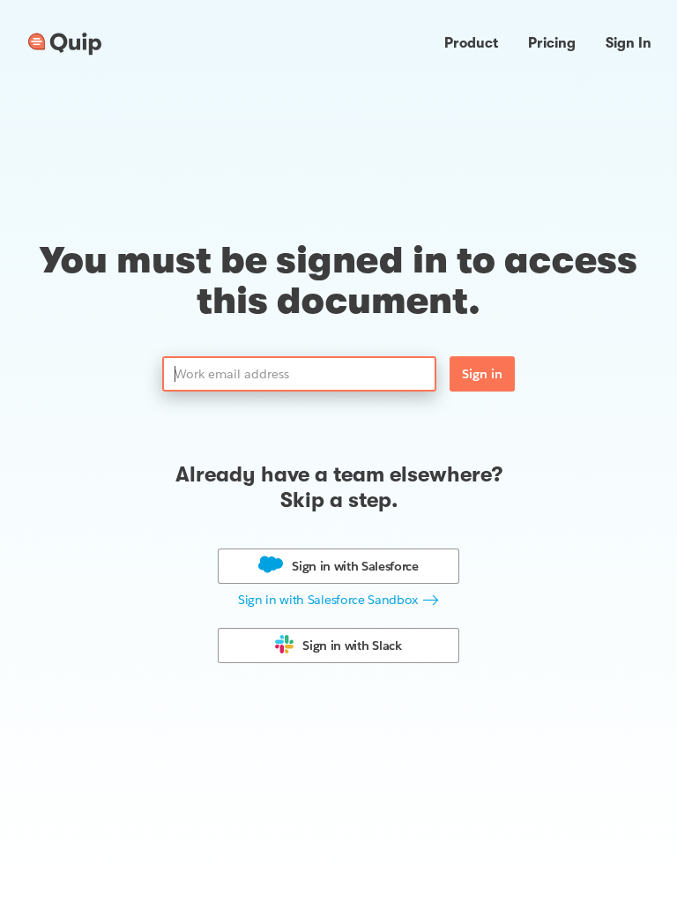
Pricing (552, 43)
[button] (338, 600)
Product (471, 43)
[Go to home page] (64, 44)
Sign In (628, 43)
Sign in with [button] (355, 566)
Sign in (482, 374)
